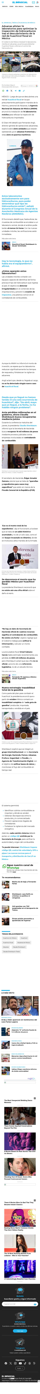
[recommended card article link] (6, 246)
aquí (14, 872)
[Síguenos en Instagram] (15, 1363)
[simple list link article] (20, 1006)
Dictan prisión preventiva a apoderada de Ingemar (23, 919)
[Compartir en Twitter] (11, 91)
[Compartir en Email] (19, 91)
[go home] (20, 1376)
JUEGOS (5, 6)
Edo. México (19, 6)
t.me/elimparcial (20, 1350)
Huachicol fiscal (8, 942)
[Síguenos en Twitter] (10, 1363)
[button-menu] (2, 2)
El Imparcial (6, 23)
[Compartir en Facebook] (7, 91)
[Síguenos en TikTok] (25, 1363)
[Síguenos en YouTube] (20, 1363)
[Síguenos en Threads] (29, 1363)
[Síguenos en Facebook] (6, 1363)
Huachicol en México (27, 23)
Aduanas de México (23, 942)
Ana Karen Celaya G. (9, 85)
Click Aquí (20, 1331)
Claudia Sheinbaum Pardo (11, 951)
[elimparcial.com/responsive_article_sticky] (39, 1381)
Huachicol (24, 938)
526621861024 (20, 1324)
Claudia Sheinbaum (19, 947)
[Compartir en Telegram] (15, 91)
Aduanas (6, 947)
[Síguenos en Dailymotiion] (34, 1363)
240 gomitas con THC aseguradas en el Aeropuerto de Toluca (25, 908)
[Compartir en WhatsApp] (3, 91)
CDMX (11, 6)
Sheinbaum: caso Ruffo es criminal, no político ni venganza (22, 896)
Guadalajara (29, 6)
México (15, 23)
